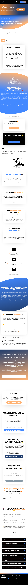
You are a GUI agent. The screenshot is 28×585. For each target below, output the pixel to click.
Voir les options (14, 142)
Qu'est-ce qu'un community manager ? (12, 539)
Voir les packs (14, 128)
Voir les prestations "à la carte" (14, 430)
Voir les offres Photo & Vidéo (14, 456)
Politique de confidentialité (16, 582)
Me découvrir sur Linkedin (14, 481)
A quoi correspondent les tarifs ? (10, 555)
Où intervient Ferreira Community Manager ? (13, 567)
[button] (16, 2)
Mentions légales (10, 582)
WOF (8, 526)
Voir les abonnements (14, 402)
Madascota (9, 522)
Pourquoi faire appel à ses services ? (11, 543)
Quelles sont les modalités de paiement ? (12, 563)
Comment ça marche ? (8, 547)
